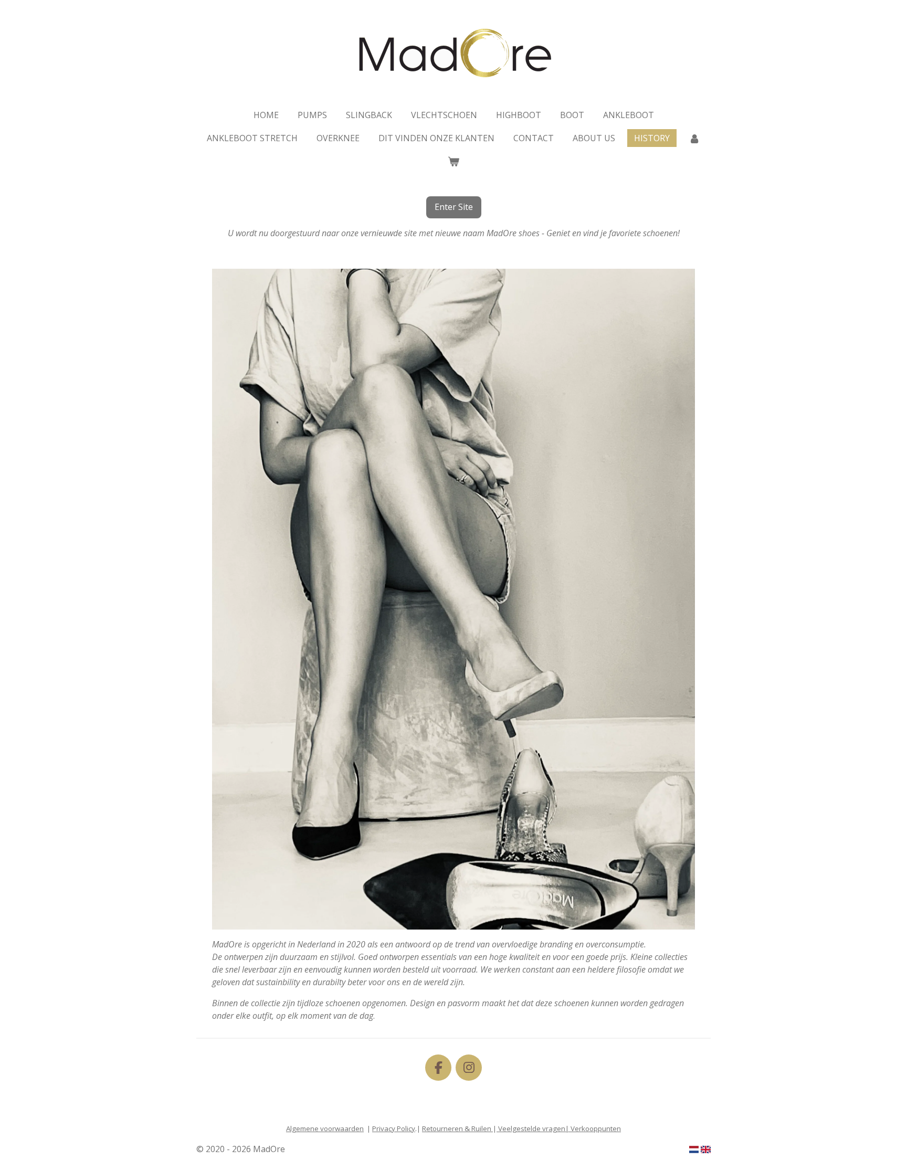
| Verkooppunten (593, 1128)
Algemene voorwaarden (325, 1128)
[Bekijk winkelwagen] (453, 161)
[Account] (694, 138)
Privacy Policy (393, 1128)
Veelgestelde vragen (531, 1128)
